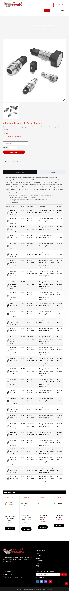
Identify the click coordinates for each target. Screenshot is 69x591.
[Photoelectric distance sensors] (43, 507)
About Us (39, 556)
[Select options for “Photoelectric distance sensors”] (48, 498)
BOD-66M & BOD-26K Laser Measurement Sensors (26, 518)
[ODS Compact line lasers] (59, 507)
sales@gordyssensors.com (13, 577)
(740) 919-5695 (9, 574)
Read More (10, 528)
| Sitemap (49, 589)
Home (16, 25)
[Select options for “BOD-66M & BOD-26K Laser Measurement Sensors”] (32, 498)
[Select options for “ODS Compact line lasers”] (65, 498)
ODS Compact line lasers (59, 516)
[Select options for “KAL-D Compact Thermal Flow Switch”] (16, 498)
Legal (37, 563)
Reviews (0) (51, 172)
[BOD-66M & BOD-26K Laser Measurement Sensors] (26, 507)
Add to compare (14, 505)
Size (4, 140)
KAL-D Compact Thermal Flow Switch (10, 518)
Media (38, 558)
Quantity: (5, 147)
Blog (37, 566)
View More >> (7, 133)
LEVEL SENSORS (24, 25)
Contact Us (39, 561)
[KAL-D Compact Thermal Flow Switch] (10, 508)
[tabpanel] (10, 513)
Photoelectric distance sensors (43, 517)
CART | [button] (60, 5)
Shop (37, 553)
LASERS (23, 164)
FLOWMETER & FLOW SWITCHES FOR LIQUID (10, 500)
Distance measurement (13, 164)
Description (20, 172)
